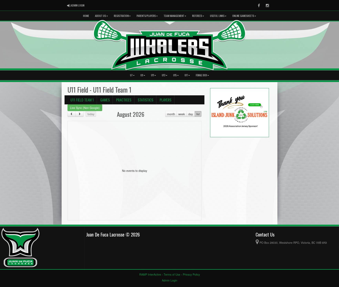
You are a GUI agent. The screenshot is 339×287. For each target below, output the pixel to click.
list (198, 114)
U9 (141, 75)
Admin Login (169, 280)
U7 (131, 75)
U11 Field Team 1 (82, 99)
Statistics (145, 99)
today (90, 114)
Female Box (201, 75)
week (181, 114)
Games (105, 99)
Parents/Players (146, 16)
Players (165, 99)
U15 (175, 75)
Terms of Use (172, 274)
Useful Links (217, 16)
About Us (100, 16)
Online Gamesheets (243, 16)
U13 (163, 75)
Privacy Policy (191, 274)
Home (86, 16)
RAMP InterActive (150, 274)
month (171, 114)
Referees (197, 16)
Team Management (174, 16)
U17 (186, 75)
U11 (152, 75)
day (190, 114)
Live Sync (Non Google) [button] (85, 108)
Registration (121, 16)
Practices (123, 99)
